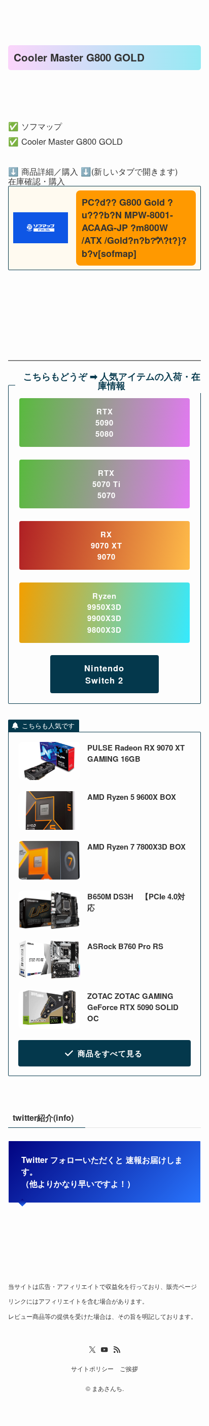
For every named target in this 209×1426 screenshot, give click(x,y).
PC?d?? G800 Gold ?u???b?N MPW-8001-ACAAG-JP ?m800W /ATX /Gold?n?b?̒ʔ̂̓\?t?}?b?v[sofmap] (134, 228)
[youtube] (104, 1349)
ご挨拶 (129, 1368)
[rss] (116, 1349)
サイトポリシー (92, 1368)
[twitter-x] (92, 1349)
